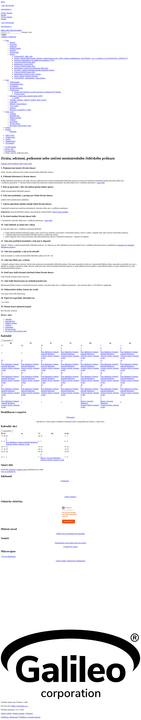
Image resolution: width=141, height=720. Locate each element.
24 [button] (2, 386)
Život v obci (9, 112)
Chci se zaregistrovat (8, 471)
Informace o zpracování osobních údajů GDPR (26, 96)
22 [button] (101, 374)
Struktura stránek (18, 713)
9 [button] (120, 349)
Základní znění (6, 164)
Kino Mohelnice (46, 352)
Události (13, 120)
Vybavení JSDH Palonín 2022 (24, 66)
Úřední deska (14, 90)
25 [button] (22, 386)
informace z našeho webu (17, 470)
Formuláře (13, 102)
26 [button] (42, 386)
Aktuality (13, 114)
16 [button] (121, 361)
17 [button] (2, 374)
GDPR (16, 98)
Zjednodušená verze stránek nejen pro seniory (70, 543)
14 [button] (81, 361)
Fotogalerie (14, 122)
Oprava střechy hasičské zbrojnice (26, 76)
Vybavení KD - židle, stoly (23, 56)
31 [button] (2, 398)
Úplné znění (27, 164)
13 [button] (62, 361)
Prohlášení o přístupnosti (9, 717)
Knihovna (13, 46)
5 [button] (41, 349)
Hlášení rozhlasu (15, 118)
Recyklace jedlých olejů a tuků (20, 126)
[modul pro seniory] (70, 547)
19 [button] (42, 374)
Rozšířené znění (17, 164)
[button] (70, 386)
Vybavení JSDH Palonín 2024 (24, 62)
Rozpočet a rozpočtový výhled (20, 110)
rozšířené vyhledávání (8, 37)
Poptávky (13, 50)
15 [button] (101, 361)
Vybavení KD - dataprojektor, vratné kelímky (29, 78)
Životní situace (15, 124)
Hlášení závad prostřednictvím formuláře (70, 534)
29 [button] (101, 386)
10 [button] (2, 361)
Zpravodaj (13, 44)
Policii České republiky (60, 212)
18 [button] (22, 374)
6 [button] (61, 349)
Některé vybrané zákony (18, 104)
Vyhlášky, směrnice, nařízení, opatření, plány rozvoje (28, 100)
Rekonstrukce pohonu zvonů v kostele (27, 74)
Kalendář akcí (14, 116)
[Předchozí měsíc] (2, 341)
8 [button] (100, 349)
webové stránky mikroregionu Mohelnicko (70, 561)
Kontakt (8, 130)
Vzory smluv (14, 106)
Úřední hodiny (15, 82)
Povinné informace (16, 88)
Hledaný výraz (27, 32)
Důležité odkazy (15, 48)
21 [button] (81, 374)
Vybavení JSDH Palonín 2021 (24, 72)
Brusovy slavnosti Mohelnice (87, 402)
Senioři (7, 128)
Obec (7, 40)
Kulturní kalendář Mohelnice (50, 353)
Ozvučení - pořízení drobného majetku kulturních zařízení (34, 70)
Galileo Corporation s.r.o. (19, 706)
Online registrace (70, 497)
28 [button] (81, 386)
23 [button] (121, 374)
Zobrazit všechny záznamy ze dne (18, 444)
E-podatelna (14, 86)
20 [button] (62, 374)
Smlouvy (13, 108)
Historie (12, 42)
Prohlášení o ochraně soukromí (29, 717)
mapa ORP (100, 183)
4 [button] (81, 398)
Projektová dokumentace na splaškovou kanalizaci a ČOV (34, 60)
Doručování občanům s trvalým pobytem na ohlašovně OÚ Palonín (37, 92)
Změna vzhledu (6, 713)
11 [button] (22, 361)
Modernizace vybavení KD (23, 64)
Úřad (7, 80)
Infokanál (13, 131)
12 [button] (42, 361)
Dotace (12, 54)
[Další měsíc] (12, 341)
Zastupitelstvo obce (16, 84)
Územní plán (14, 52)
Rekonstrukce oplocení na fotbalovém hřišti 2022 (31, 68)
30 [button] (121, 386)
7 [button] (81, 349)
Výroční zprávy (19, 94)
